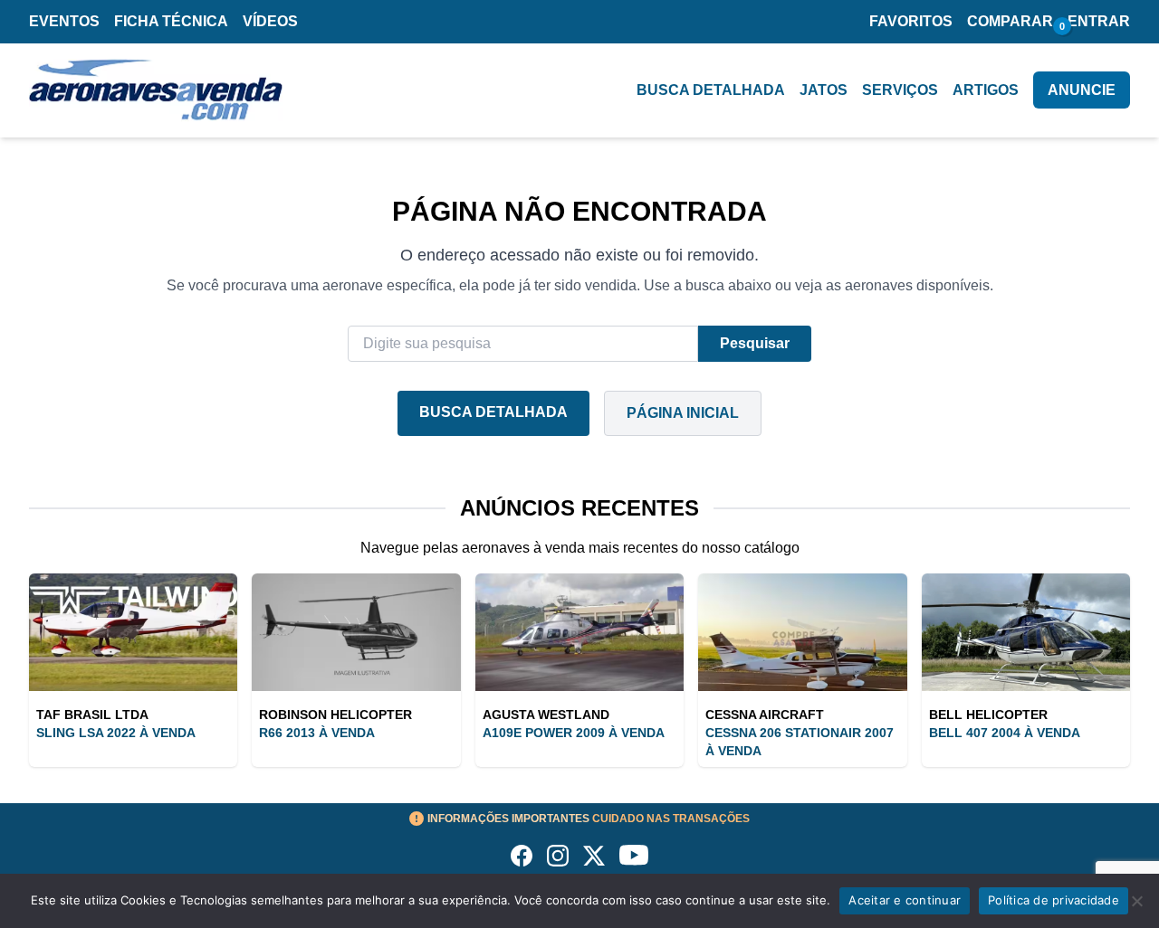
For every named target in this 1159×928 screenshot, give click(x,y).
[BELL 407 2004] (1026, 632)
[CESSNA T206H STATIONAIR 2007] (802, 632)
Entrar (1099, 21)
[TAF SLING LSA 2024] (133, 632)
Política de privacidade (1053, 900)
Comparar (1010, 21)
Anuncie (1082, 90)
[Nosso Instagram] (558, 855)
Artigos (986, 90)
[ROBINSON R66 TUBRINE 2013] (356, 632)
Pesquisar (755, 343)
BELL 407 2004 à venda (1004, 732)
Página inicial (683, 413)
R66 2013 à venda (317, 732)
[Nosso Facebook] (521, 855)
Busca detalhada (711, 90)
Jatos (824, 90)
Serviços (900, 90)
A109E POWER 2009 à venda (574, 732)
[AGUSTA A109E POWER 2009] (579, 632)
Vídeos (270, 21)
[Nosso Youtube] (633, 855)
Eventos (64, 21)
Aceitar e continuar (904, 900)
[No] (1136, 901)
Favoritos (911, 21)
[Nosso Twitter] (594, 855)
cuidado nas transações (588, 818)
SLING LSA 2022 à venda (116, 732)
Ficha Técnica (171, 21)
